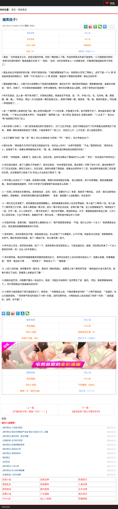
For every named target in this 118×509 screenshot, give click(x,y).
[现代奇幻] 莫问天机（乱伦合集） (16, 436)
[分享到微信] (100, 26)
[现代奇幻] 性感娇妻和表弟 (13, 445)
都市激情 (44, 489)
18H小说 (6, 499)
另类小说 (6, 479)
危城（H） (30, 51)
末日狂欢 (6, 462)
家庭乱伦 (6, 484)
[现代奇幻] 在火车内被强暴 (13, 470)
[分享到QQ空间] (86, 26)
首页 (13, 10)
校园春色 (44, 484)
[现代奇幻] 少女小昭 (10, 466)
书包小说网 (30, 45)
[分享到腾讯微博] (18, 313)
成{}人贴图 (45, 499)
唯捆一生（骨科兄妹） (30, 391)
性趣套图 (83, 499)
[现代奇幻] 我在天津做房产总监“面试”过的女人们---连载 (25, 432)
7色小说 (87, 33)
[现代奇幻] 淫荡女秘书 (11, 453)
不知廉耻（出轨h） (87, 385)
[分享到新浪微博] (90, 26)
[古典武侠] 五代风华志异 (12, 440)
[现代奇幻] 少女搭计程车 (12, 428)
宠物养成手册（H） (87, 332)
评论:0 (32, 26)
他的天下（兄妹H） (87, 338)
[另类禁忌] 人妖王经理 (11, 475)
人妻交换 (83, 484)
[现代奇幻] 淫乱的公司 (11, 449)
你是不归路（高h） (31, 338)
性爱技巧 (83, 479)
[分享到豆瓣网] (95, 26)
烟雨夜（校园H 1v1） (87, 51)
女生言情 (83, 489)
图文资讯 (83, 494)
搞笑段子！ (10, 20)
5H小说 (87, 39)
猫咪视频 (30, 33)
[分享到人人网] (23, 313)
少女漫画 (44, 494)
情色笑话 (22, 10)
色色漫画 (30, 39)
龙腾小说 (6, 494)
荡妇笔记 (6, 458)
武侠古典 (44, 479)
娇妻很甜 (87, 45)
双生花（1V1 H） (87, 391)
